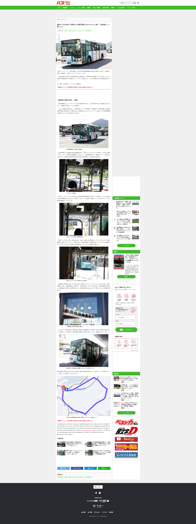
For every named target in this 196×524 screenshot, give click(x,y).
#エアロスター (81, 30)
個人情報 (90, 512)
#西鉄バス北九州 (72, 30)
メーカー (117, 314)
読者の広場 (105, 7)
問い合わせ (97, 512)
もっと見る (126, 245)
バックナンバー (126, 281)
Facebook (100, 493)
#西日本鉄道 (60, 30)
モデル (117, 321)
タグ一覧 (104, 512)
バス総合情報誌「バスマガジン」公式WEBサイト (63, 3)
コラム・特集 (80, 7)
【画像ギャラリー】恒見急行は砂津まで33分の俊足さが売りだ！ (75, 87)
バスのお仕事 (120, 7)
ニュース (72, 7)
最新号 (113, 7)
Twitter (96, 493)
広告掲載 (111, 512)
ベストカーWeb (131, 7)
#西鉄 (66, 30)
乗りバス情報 (96, 7)
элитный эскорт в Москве (89, 430)
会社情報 (83, 512)
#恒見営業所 (88, 30)
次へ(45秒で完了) (126, 329)
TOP (59, 7)
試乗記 (88, 7)
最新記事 (65, 7)
